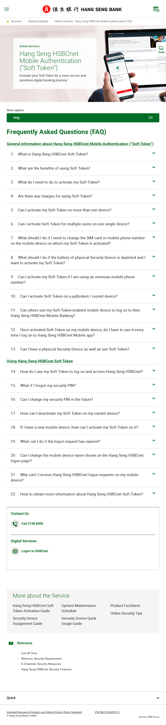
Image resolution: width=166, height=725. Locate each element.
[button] (83, 154)
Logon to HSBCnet (34, 551)
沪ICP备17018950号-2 (107, 712)
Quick (11, 698)
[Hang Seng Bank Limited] (82, 9)
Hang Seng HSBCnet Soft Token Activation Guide (33, 608)
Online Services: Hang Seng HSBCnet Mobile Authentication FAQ (93, 21)
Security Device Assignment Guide (27, 621)
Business (16, 21)
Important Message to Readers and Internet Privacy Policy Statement (44, 712)
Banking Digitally (38, 21)
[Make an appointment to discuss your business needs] (156, 8)
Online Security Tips (126, 613)
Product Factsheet (125, 605)
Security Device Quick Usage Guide (79, 621)
